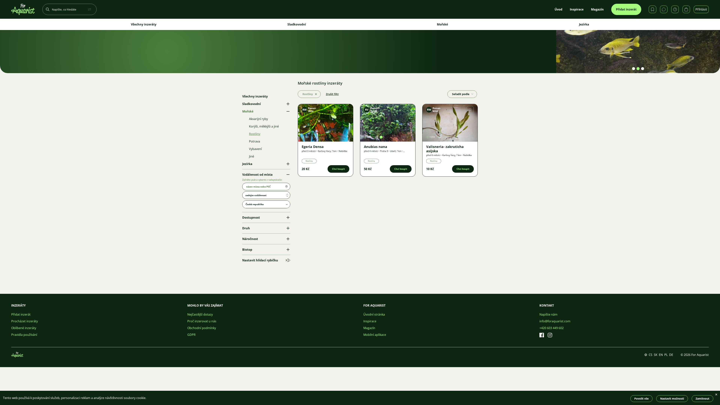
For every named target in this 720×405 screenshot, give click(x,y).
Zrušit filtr (332, 94)
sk (655, 355)
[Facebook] (541, 335)
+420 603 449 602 (551, 328)
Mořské (442, 24)
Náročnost (250, 239)
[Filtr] (90, 9)
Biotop (247, 250)
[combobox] (266, 195)
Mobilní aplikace (374, 335)
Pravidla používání (24, 335)
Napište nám (548, 314)
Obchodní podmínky (201, 328)
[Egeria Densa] (325, 123)
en (661, 355)
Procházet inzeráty (24, 321)
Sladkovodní (296, 24)
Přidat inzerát (626, 9)
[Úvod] (23, 9)
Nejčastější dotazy (200, 314)
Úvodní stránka (374, 314)
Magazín (369, 328)
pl (666, 355)
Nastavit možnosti (672, 398)
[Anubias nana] (387, 123)
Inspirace (369, 321)
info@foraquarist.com (554, 321)
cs (650, 355)
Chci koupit (338, 168)
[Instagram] (550, 335)
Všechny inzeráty (143, 24)
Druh (246, 228)
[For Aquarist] (17, 355)
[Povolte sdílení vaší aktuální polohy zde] (286, 186)
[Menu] (472, 94)
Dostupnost (251, 217)
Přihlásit (701, 9)
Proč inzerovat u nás (201, 321)
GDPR (191, 335)
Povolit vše (641, 398)
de (671, 355)
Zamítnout (702, 398)
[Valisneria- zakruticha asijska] (450, 123)
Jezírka (584, 24)
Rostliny (309, 161)
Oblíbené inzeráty (23, 328)
